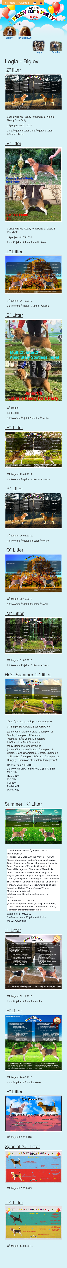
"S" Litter (14, 314)
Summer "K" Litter (23, 803)
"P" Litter (14, 488)
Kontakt (25, 2)
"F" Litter (14, 1091)
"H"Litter (13, 1010)
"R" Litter (14, 427)
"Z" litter (13, 69)
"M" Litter (14, 613)
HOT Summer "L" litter (28, 674)
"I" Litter (13, 930)
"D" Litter (14, 1202)
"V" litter (13, 143)
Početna (10, 2)
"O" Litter (14, 549)
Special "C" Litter (22, 1146)
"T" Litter (14, 251)
